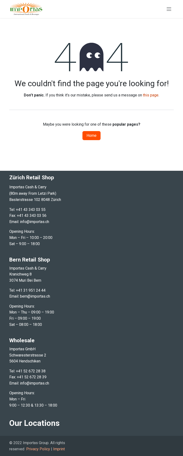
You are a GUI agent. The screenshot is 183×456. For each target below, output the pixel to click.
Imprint (59, 449)
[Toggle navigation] (169, 9)
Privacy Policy (38, 449)
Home (91, 135)
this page (150, 95)
